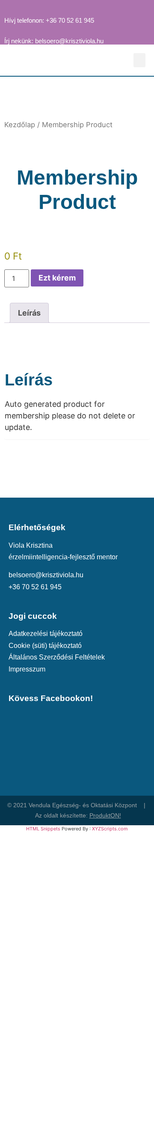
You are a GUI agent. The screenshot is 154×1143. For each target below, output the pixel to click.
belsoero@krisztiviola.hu (46, 575)
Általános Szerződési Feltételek (57, 657)
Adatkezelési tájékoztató (46, 633)
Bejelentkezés (120, 1125)
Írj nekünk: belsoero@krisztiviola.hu (54, 41)
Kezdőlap (19, 124)
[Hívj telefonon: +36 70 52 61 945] (8, 8)
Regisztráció (71, 1125)
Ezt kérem (57, 277)
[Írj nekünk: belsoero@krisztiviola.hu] (8, 29)
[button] (139, 60)
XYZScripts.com (110, 829)
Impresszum (27, 669)
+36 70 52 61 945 (35, 587)
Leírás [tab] (29, 312)
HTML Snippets (43, 829)
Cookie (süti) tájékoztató (45, 645)
